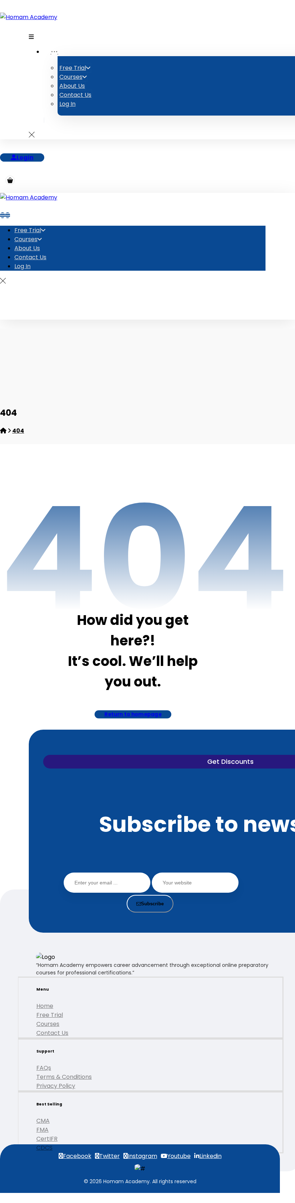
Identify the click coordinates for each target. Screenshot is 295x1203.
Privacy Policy (55, 1086)
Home (44, 1006)
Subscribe (152, 903)
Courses (47, 1024)
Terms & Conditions (64, 1077)
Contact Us (52, 1033)
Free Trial (49, 1015)
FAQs (43, 1068)
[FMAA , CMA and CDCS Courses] (28, 17)
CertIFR (47, 1139)
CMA (43, 1121)
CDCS (44, 1148)
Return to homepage (132, 714)
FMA (42, 1130)
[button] (31, 37)
